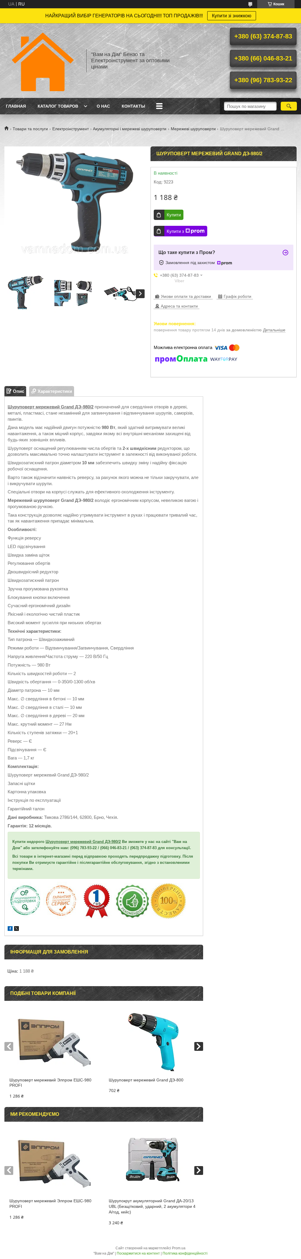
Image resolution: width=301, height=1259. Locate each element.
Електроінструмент (70, 128)
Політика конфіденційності (185, 1253)
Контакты (133, 106)
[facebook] (10, 929)
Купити (174, 214)
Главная (16, 106)
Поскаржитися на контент (138, 1253)
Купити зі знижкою (231, 15)
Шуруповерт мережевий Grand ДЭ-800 (146, 1080)
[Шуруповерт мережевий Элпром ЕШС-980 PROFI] (54, 1042)
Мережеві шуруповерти (193, 128)
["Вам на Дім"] (42, 60)
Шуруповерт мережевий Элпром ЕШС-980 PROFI (50, 1083)
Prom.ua (178, 1248)
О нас (103, 106)
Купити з (175, 231)
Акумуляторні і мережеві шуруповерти (129, 128)
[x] (16, 929)
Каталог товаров (58, 106)
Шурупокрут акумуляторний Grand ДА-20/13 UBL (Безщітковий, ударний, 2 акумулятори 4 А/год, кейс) (152, 1206)
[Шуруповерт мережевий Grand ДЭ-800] (153, 1042)
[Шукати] (289, 106)
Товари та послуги (30, 128)
